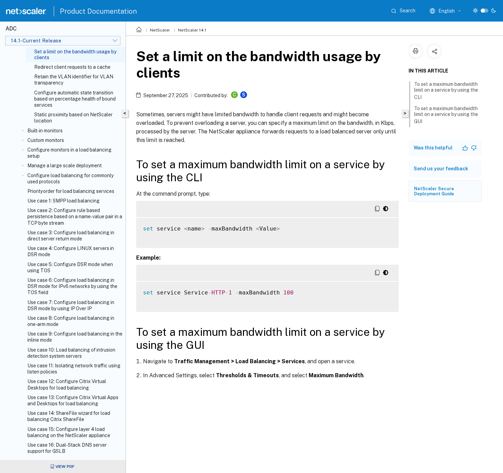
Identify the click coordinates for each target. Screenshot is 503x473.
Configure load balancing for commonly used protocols (70, 178)
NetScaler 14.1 (192, 30)
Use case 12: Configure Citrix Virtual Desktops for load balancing (66, 384)
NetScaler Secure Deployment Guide (434, 191)
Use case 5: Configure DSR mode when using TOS (70, 267)
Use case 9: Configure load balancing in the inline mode (74, 337)
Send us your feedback (441, 168)
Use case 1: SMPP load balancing (63, 200)
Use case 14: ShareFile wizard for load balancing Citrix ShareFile (68, 416)
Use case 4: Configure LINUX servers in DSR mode (70, 251)
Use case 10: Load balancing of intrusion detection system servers (71, 353)
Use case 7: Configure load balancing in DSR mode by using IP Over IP (70, 305)
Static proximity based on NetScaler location (73, 117)
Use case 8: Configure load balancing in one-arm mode (70, 321)
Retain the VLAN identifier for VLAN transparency (73, 80)
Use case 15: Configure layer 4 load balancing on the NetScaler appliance (68, 432)
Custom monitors (45, 140)
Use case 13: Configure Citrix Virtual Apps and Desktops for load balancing (72, 400)
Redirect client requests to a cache (72, 67)
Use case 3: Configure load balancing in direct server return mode (70, 235)
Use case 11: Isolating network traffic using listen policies (73, 369)
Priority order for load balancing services (70, 191)
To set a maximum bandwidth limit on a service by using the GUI (446, 115)
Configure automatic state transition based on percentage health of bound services (75, 99)
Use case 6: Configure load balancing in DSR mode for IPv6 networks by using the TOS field (72, 286)
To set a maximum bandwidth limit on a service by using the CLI (446, 90)
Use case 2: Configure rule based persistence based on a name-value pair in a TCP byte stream (74, 216)
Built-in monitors (45, 130)
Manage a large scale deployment (64, 165)
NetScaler (160, 30)
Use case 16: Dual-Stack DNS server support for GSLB (67, 448)
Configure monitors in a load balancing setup (69, 153)
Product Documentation (98, 11)
